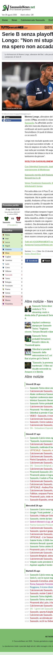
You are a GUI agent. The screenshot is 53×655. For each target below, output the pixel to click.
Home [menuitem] (5, 20)
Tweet (47, 261)
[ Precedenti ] (12, 225)
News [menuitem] (14, 20)
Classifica (7, 230)
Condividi (32, 261)
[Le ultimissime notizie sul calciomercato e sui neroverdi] (18, 8)
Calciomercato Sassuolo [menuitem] (33, 20)
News (34, 251)
